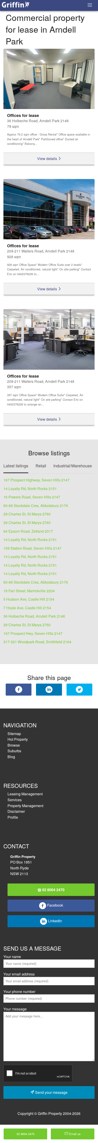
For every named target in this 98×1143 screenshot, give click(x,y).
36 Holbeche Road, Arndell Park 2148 (34, 616)
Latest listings (15, 465)
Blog (11, 756)
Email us (74, 1134)
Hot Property (18, 739)
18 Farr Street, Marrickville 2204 (29, 590)
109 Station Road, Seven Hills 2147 (32, 548)
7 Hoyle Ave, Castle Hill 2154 (27, 607)
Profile (13, 817)
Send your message (50, 1092)
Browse (14, 745)
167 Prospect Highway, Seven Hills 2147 (36, 480)
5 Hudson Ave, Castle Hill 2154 (28, 599)
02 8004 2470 (52, 889)
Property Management (25, 805)
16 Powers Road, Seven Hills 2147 (31, 497)
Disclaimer (16, 811)
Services (15, 799)
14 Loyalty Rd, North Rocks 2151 (30, 488)
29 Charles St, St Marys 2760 (27, 514)
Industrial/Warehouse (72, 465)
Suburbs (14, 750)
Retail (41, 465)
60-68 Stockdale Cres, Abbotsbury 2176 (35, 505)
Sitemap (14, 733)
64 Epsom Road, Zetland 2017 (28, 531)
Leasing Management (25, 793)
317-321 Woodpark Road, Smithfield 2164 (37, 641)
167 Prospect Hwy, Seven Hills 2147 (32, 633)
